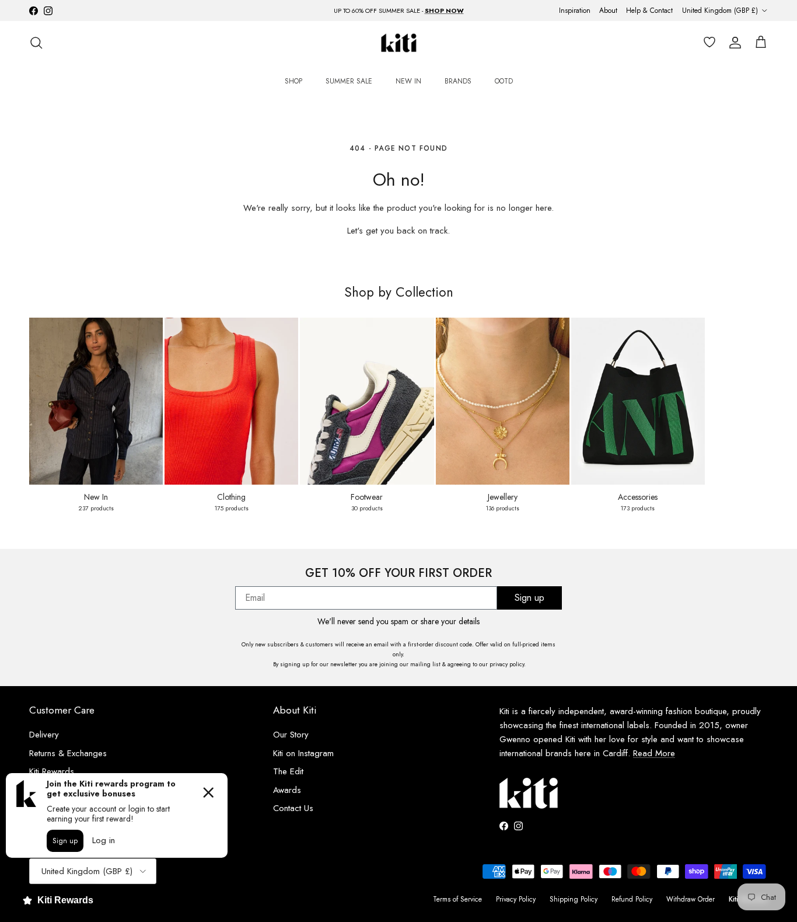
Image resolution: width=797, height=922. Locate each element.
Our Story (291, 734)
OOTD (504, 81)
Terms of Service (457, 899)
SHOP (293, 81)
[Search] (36, 43)
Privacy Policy (516, 899)
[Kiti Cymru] (399, 43)
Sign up (529, 597)
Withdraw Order (690, 899)
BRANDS (458, 81)
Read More (654, 753)
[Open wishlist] (707, 42)
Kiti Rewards (51, 771)
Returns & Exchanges (68, 753)
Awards (287, 790)
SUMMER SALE (349, 81)
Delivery (44, 734)
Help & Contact (649, 10)
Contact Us (293, 808)
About (608, 10)
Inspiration (574, 10)
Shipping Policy (573, 899)
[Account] (732, 43)
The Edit (288, 771)
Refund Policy (631, 899)
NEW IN (408, 81)
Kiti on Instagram (303, 753)
